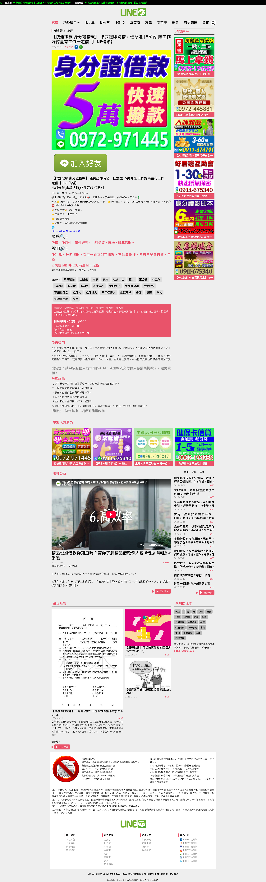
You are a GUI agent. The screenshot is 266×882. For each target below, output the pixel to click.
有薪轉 (58, 286)
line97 (211, 485)
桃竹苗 (105, 22)
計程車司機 (61, 299)
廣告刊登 (70, 846)
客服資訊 (70, 850)
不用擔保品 (61, 292)
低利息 (84, 286)
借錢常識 (146, 843)
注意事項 (70, 843)
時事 (186, 471)
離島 (175, 22)
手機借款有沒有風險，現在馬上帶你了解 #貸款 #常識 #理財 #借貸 (194, 540)
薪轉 (196, 617)
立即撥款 (192, 622)
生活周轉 (125, 292)
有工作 (156, 279)
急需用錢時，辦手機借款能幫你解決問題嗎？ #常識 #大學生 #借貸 (194, 528)
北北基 (90, 22)
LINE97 (167, 562)
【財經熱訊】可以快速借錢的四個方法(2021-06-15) (148, 649)
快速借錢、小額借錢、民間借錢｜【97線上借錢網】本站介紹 (133, 823)
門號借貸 (179, 638)
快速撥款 (179, 627)
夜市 (105, 279)
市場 (95, 279)
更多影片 (164, 591)
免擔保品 (149, 286)
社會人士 (118, 279)
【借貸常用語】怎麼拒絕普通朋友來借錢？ (148, 691)
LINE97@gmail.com (184, 650)
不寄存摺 (98, 286)
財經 (194, 471)
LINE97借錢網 (190, 839)
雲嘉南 (135, 22)
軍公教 (143, 279)
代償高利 (179, 622)
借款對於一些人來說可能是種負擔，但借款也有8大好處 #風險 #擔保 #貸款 (194, 565)
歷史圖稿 (190, 22)
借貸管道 (59, 31)
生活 (202, 471)
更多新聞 (208, 592)
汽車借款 (192, 627)
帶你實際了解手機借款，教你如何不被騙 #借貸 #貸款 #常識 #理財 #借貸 (194, 552)
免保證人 (91, 292)
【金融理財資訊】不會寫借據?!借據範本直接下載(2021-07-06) (87, 712)
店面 (139, 292)
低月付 (71, 286)
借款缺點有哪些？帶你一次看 (192, 575)
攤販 (149, 292)
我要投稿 (146, 850)
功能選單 (70, 22)
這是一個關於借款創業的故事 (192, 583)
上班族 (84, 279)
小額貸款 (187, 632)
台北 (209, 611)
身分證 (187, 617)
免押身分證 (132, 286)
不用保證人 (109, 292)
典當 (198, 632)
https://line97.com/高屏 (66, 231)
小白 (202, 627)
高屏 (55, 22)
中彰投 (120, 22)
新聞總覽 (146, 839)
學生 (75, 299)
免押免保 (114, 286)
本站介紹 (70, 839)
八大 (159, 292)
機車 (202, 622)
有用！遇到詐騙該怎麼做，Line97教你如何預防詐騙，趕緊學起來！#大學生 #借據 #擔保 (194, 516)
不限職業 (69, 279)
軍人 (131, 279)
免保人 (77, 292)
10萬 (177, 617)
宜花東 (162, 22)
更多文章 (63, 747)
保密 (177, 611)
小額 (201, 611)
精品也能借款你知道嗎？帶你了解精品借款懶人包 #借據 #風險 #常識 (111, 555)
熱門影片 (146, 846)
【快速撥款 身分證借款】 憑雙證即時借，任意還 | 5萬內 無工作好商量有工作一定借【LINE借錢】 (133, 12)
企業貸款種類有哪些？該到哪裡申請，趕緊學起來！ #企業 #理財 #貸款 (194, 504)
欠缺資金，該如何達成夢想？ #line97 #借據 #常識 (194, 491)
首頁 (205, 22)
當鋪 (177, 632)
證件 (204, 617)
